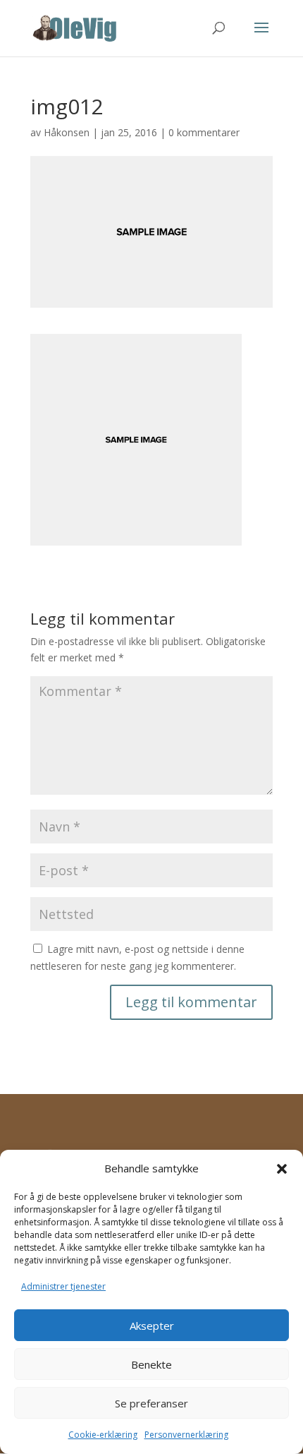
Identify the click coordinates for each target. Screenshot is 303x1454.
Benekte (151, 1364)
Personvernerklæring (186, 1435)
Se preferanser (151, 1403)
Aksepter (152, 1325)
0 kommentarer (204, 132)
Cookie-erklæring (102, 1435)
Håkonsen (66, 132)
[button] (282, 1169)
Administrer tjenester (63, 1286)
